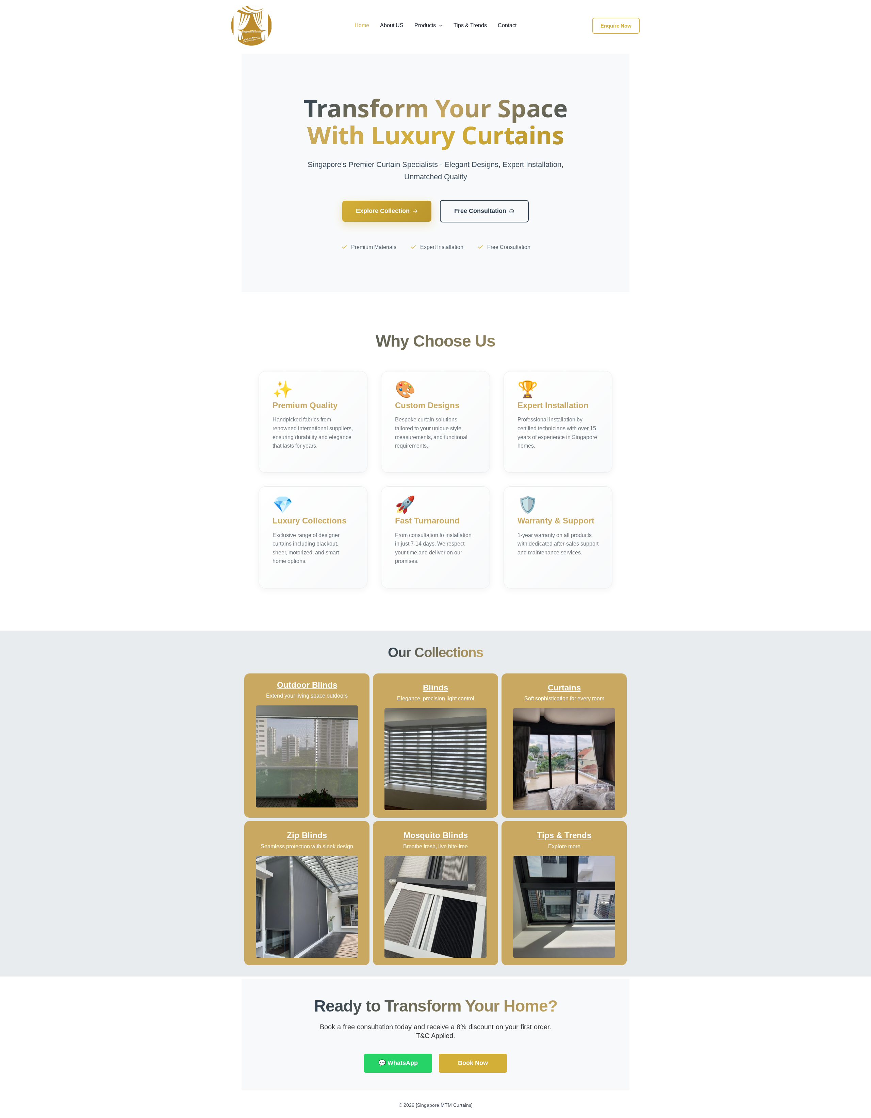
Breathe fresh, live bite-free (435, 846)
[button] (439, 25)
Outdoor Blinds (307, 684)
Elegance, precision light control (435, 698)
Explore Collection (383, 210)
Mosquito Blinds (436, 835)
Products (425, 25)
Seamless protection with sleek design (307, 846)
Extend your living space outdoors (307, 696)
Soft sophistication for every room (564, 698)
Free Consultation (480, 210)
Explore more (564, 846)
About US (392, 25)
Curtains (564, 687)
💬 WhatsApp (398, 1062)
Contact (507, 25)
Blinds (435, 687)
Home (362, 25)
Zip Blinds (307, 835)
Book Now (473, 1062)
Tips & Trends (470, 25)
